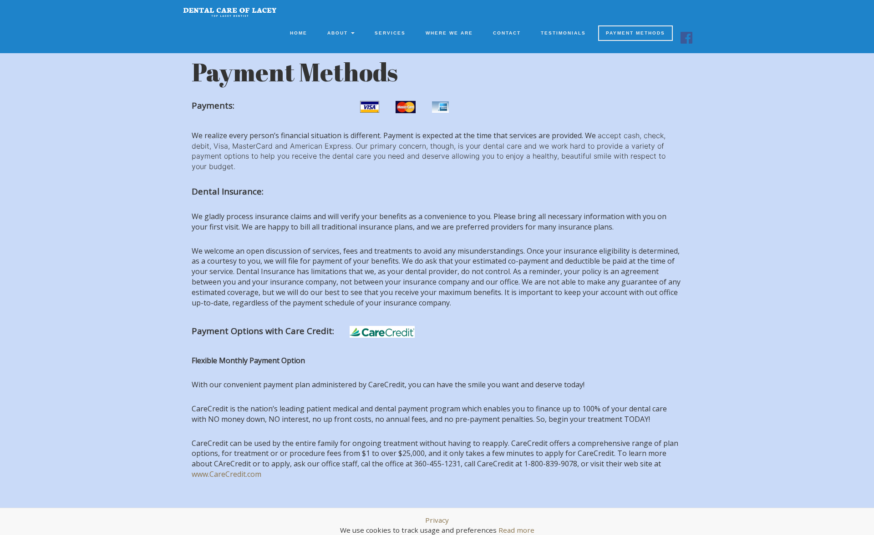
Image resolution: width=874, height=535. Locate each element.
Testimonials (563, 32)
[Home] (230, 12)
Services (390, 32)
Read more (516, 530)
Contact (507, 32)
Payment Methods (635, 32)
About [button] (338, 32)
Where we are (449, 32)
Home (298, 32)
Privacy (437, 520)
